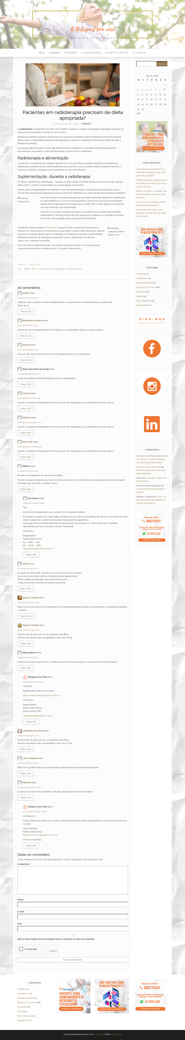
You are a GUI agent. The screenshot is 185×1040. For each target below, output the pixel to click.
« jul (138, 113)
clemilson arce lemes (32, 731)
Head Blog (116, 1034)
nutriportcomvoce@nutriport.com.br (40, 835)
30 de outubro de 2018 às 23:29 (28, 398)
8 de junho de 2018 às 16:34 (27, 325)
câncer (27, 269)
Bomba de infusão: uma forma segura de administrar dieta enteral (152, 459)
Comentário (24, 864)
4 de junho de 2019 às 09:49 (33, 682)
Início (42, 53)
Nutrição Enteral (92, 53)
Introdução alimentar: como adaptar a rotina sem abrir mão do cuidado (151, 213)
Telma (25, 563)
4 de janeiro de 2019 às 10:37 (27, 471)
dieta (34, 269)
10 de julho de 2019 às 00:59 (27, 763)
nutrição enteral (45, 269)
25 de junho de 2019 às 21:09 (27, 736)
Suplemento (142, 305)
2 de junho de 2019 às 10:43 (27, 657)
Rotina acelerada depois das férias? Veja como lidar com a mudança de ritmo (152, 183)
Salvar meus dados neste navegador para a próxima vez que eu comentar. (56, 939)
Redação (86, 124)
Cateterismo (71, 53)
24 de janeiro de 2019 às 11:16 (28, 630)
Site (19, 923)
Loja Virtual (139, 53)
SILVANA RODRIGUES (146, 456)
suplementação (74, 269)
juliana (25, 293)
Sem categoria (143, 301)
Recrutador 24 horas (32, 320)
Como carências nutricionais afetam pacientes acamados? (151, 499)
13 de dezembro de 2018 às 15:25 (29, 447)
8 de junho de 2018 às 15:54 (27, 298)
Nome (21, 899)
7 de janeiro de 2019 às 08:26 (33, 503)
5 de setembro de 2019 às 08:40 (34, 812)
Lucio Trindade (29, 758)
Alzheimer (54, 53)
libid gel (26, 417)
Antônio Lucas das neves (148, 467)
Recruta (26, 345)
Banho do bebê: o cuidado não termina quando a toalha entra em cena (151, 194)
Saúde (139, 296)
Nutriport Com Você (117, 53)
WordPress (98, 1034)
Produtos (140, 292)
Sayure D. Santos (30, 597)
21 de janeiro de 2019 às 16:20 (28, 602)
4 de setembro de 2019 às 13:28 (28, 787)
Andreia (26, 393)
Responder (25, 311)
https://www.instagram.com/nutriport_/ (42, 695)
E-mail (21, 911)
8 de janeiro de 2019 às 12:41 (27, 568)
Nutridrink (51, 227)
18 (74, 124)
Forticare (65, 201)
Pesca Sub (27, 442)
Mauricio (26, 782)
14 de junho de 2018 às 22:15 (27, 350)
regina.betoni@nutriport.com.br (38, 548)
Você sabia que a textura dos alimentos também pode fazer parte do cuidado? (150, 172)
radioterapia (59, 269)
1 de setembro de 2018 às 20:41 (28, 374)
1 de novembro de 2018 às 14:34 (29, 422)
